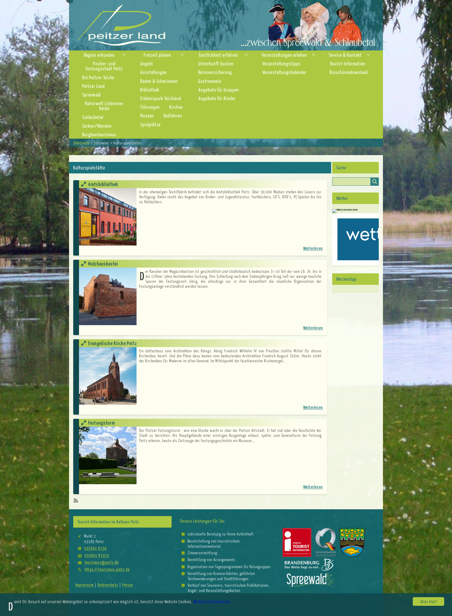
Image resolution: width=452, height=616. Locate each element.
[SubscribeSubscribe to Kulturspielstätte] (75, 500)
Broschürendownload (349, 72)
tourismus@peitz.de (101, 562)
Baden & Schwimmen (159, 81)
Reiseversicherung (215, 72)
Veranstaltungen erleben (284, 55)
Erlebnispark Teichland (160, 98)
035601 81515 (96, 555)
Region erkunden (99, 55)
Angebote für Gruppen (218, 90)
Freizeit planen (157, 55)
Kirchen (176, 107)
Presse (127, 584)
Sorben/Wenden (97, 126)
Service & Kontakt (345, 55)
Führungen (150, 107)
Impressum (84, 584)
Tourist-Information (347, 63)
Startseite (81, 142)
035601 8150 (95, 548)
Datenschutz (108, 584)
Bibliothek (149, 90)
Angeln (146, 63)
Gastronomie (209, 81)
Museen (147, 115)
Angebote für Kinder (217, 98)
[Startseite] (226, 24)
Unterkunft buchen (216, 63)
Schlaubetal (92, 117)
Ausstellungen (153, 72)
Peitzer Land (93, 86)
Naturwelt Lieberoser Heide (104, 105)
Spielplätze (150, 124)
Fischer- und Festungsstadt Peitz (104, 65)
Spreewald (91, 95)
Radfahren (172, 115)
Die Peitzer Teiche (98, 77)
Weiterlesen (313, 248)
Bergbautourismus (99, 134)
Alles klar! (428, 601)
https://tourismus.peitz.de (107, 569)
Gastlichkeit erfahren (218, 55)
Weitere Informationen (211, 601)
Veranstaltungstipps (281, 63)
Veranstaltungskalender (284, 72)
